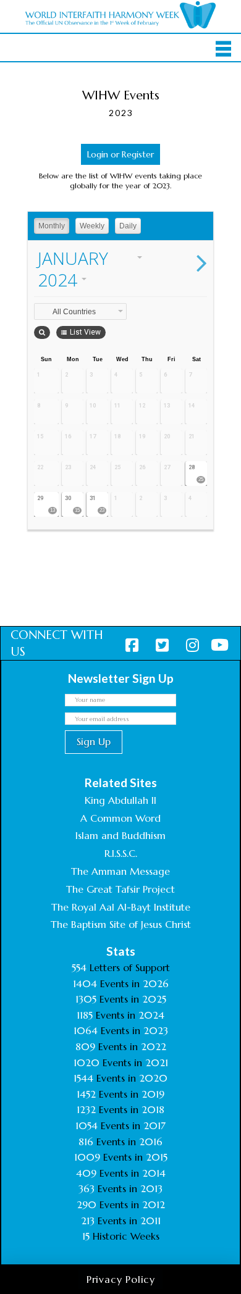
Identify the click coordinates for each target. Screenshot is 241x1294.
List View (85, 332)
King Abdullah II (120, 800)
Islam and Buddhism (120, 835)
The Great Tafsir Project (120, 889)
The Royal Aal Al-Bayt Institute (120, 907)
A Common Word (120, 818)
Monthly (51, 226)
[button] (223, 48)
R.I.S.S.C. (120, 853)
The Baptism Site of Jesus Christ (121, 924)
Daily (128, 226)
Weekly (92, 226)
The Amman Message (120, 871)
